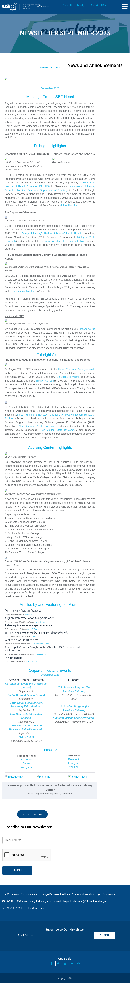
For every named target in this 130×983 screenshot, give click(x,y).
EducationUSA (98, 5)
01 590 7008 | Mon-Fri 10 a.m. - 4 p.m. (27, 908)
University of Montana (24, 291)
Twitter (26, 763)
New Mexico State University (57, 430)
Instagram (26, 767)
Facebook (26, 759)
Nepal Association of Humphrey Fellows (63, 241)
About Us (68, 5)
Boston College (45, 380)
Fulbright (81, 5)
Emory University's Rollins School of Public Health (51, 233)
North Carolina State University (37, 426)
